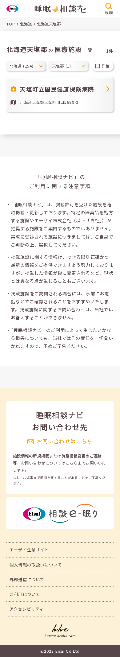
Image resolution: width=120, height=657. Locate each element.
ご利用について (25, 594)
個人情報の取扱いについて (36, 565)
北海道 (26, 24)
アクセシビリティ (27, 609)
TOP (10, 24)
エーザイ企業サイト (29, 549)
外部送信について (27, 579)
